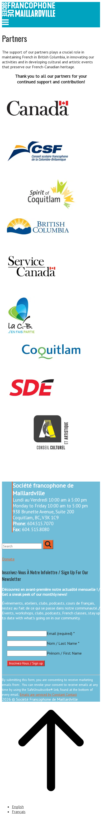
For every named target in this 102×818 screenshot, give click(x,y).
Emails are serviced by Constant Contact (48, 694)
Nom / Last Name (63, 643)
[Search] (48, 544)
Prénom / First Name (64, 653)
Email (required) (61, 633)
